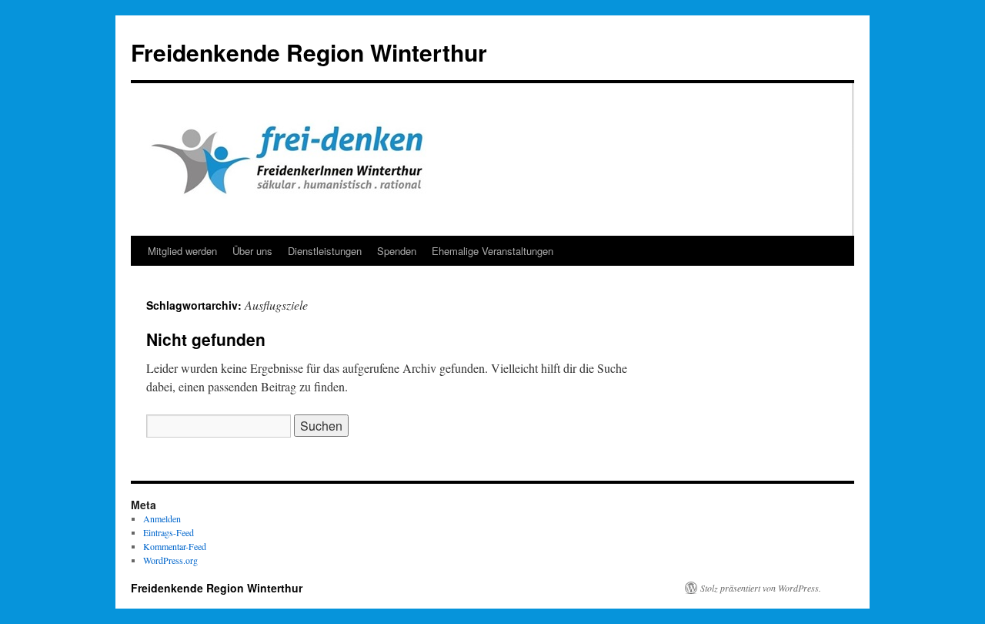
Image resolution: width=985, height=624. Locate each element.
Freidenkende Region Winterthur (309, 52)
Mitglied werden (182, 250)
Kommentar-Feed (174, 546)
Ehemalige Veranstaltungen (492, 250)
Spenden (396, 250)
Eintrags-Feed (168, 532)
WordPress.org (170, 560)
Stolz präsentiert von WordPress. (760, 588)
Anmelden (162, 518)
